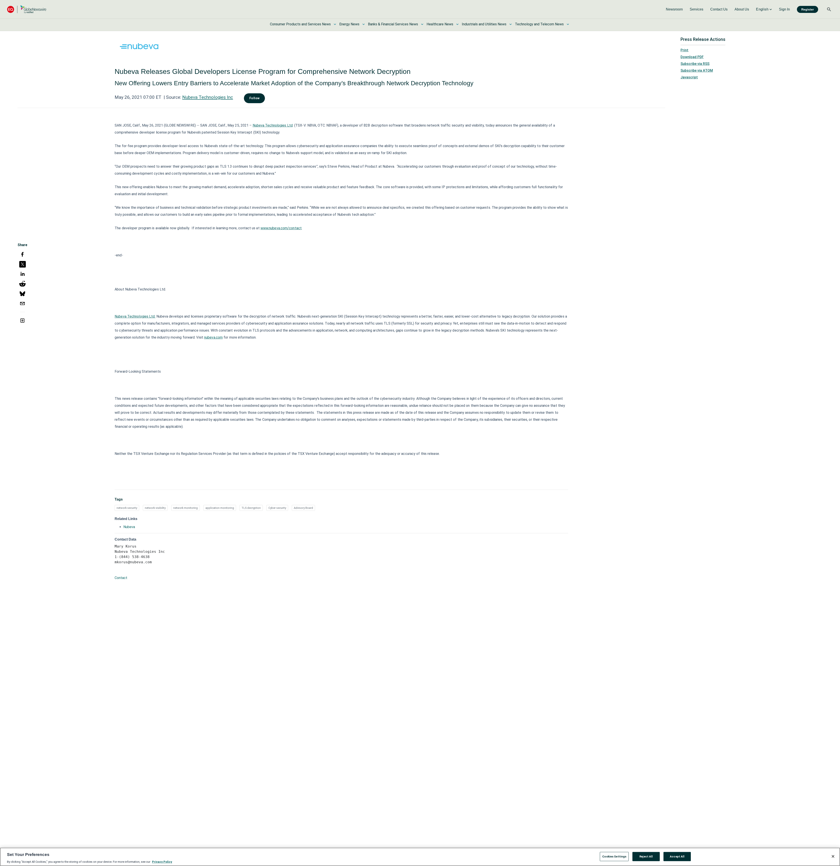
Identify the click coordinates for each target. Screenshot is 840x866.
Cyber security (277, 508)
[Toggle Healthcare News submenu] (457, 24)
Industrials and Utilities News (484, 24)
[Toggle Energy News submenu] (363, 24)
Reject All (646, 856)
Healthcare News (440, 24)
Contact (121, 578)
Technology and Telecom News (539, 24)
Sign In (784, 9)
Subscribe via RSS (695, 64)
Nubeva (129, 527)
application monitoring (219, 508)
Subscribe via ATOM (697, 70)
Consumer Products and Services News (300, 24)
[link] (674, 9)
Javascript (689, 77)
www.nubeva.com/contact (281, 228)
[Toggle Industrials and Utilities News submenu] (510, 24)
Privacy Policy (162, 861)
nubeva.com (213, 337)
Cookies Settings (614, 856)
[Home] (26, 9)
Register (807, 9)
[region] (420, 857)
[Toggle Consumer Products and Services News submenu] (335, 24)
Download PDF (692, 57)
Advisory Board (303, 508)
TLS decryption (251, 508)
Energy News (349, 24)
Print (684, 50)
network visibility (155, 508)
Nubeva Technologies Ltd (273, 125)
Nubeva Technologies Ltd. (135, 316)
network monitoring (185, 508)
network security (127, 508)
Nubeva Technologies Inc (207, 97)
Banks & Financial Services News (393, 24)
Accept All (677, 856)
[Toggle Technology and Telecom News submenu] (568, 24)
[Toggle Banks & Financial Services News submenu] (422, 24)
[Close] (833, 856)
